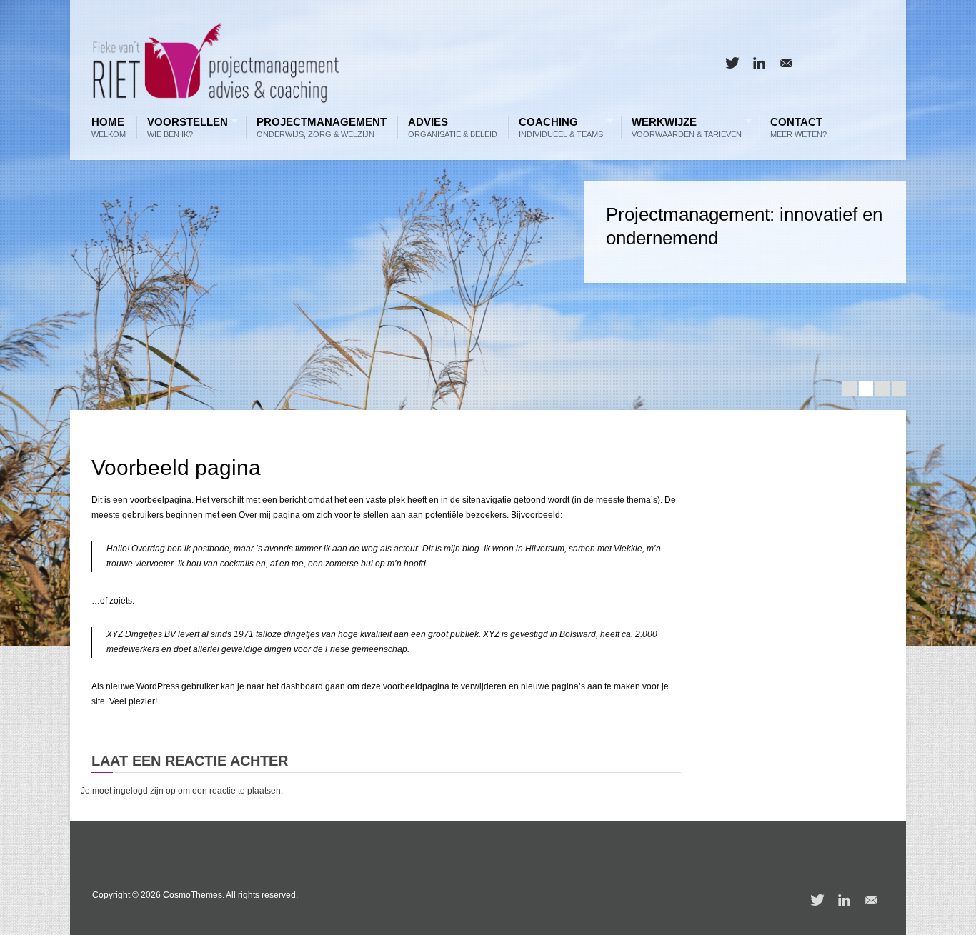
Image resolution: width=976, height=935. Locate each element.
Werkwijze (683, 127)
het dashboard (295, 686)
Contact (798, 127)
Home (108, 127)
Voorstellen (184, 127)
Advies (452, 127)
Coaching (557, 127)
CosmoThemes (192, 895)
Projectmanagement (322, 127)
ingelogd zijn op (145, 791)
